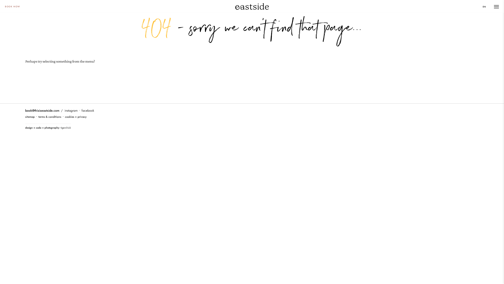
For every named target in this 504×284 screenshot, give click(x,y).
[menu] (496, 7)
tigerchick (66, 128)
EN (484, 6)
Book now (12, 6)
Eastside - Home (252, 6)
